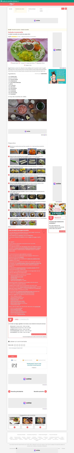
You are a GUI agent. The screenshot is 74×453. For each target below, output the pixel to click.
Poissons (21, 439)
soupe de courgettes (24, 264)
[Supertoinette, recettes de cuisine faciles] (11, 4)
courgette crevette (31, 267)
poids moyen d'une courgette (25, 255)
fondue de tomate (14, 299)
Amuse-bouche (17, 437)
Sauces (30, 439)
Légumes (51, 438)
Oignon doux (43, 71)
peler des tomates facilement (15, 288)
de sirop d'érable (14, 79)
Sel (32, 68)
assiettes (20, 201)
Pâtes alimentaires (13, 439)
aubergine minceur (21, 314)
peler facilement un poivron (25, 254)
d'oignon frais (14, 76)
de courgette (14, 88)
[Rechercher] (62, 9)
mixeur (23, 210)
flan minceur (17, 313)
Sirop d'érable (29, 69)
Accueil (10, 9)
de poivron (13, 89)
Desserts (11, 438)
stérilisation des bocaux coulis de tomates (25, 292)
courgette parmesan (20, 267)
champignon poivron (29, 249)
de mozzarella (14, 92)
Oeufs (56, 438)
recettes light (37, 306)
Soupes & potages (37, 439)
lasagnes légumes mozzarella (17, 276)
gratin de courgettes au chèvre (32, 263)
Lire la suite (62, 231)
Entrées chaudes (26, 438)
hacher (39, 210)
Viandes (49, 439)
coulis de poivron (21, 249)
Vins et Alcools (55, 439)
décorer (38, 218)
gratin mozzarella (14, 275)
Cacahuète (36, 68)
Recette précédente (17, 391)
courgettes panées (21, 263)
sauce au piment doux (15, 302)
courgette (21, 257)
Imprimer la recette (28, 360)
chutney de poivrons (19, 248)
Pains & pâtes (61, 438)
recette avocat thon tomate (17, 298)
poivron (18, 245)
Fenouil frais (38, 71)
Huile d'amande (32, 71)
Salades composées (25, 71)
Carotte (40, 68)
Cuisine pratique (31, 9)
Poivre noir (24, 69)
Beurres (23, 437)
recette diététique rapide (16, 309)
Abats (11, 437)
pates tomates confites (16, 303)
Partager (14, 360)
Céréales (34, 437)
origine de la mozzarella (22, 271)
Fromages (41, 438)
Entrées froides (34, 438)
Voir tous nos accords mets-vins (38, 334)
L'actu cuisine (41, 10)
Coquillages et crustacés (54, 437)
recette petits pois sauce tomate (17, 301)
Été (10, 68)
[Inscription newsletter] (57, 209)
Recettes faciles (21, 434)
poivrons (25, 246)
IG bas (46, 438)
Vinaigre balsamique (39, 69)
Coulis (62, 437)
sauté (30, 237)
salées (26, 439)
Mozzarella (10, 69)
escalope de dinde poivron (30, 248)
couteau (33, 157)
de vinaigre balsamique (16, 82)
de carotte (13, 86)
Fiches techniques (43, 434)
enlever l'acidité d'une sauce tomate (28, 287)
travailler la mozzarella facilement (18, 283)
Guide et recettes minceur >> (10, 1)
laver (38, 166)
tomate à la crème (17, 296)
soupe (35, 237)
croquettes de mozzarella (16, 279)
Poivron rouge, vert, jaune (17, 69)
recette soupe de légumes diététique (18, 311)
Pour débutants (22, 68)
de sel (11, 83)
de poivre (13, 85)
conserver (21, 235)
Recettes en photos (16, 29)
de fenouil (13, 94)
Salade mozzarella (25, 29)
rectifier (27, 218)
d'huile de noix (14, 81)
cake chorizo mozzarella (16, 280)
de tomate (13, 91)
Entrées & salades (15, 68)
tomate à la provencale (16, 297)
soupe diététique (18, 308)
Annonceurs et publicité (14, 448)
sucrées (44, 439)
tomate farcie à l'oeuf (15, 304)
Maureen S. (13, 226)
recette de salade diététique (17, 310)
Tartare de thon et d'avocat (15, 424)
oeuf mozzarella (14, 278)
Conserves (46, 437)
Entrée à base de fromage (16, 71)
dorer (19, 192)
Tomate (33, 69)
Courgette (43, 68)
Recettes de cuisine (20, 9)
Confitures (40, 437)
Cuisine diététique (28, 68)
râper (31, 146)
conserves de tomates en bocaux (25, 291)
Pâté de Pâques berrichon (27, 424)
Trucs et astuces (53, 434)
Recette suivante (39, 391)
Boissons (28, 437)
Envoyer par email (41, 360)
